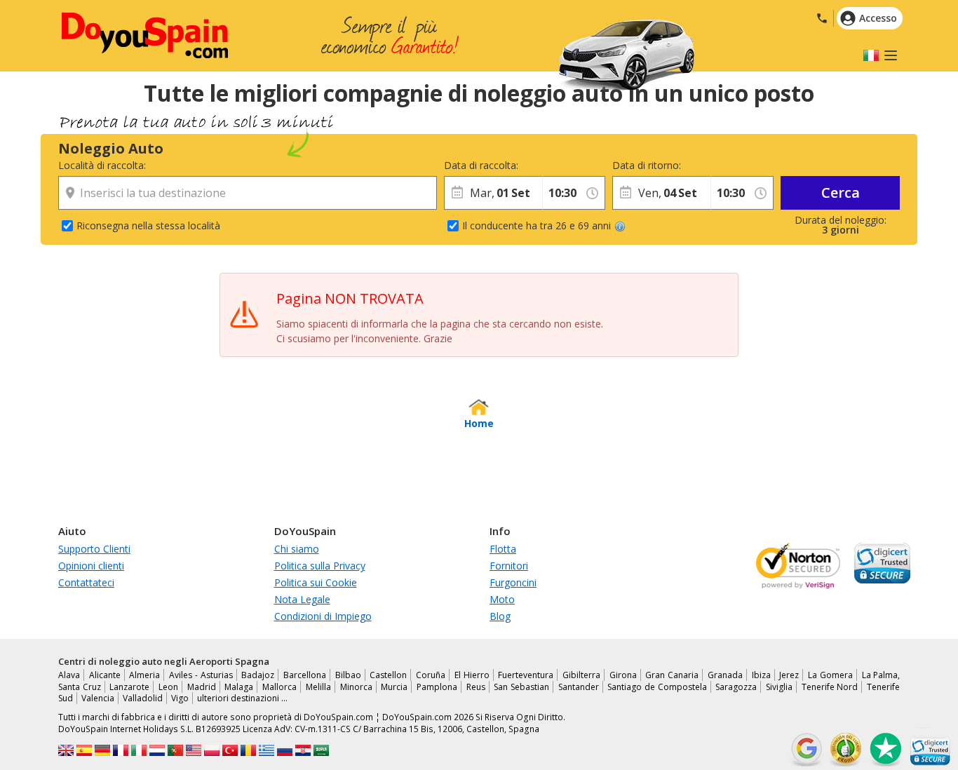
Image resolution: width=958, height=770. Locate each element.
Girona (623, 675)
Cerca (840, 192)
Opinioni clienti (91, 565)
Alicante (105, 675)
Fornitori (509, 565)
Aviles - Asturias (200, 675)
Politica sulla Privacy (319, 565)
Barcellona (304, 675)
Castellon (388, 675)
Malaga (238, 687)
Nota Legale (302, 599)
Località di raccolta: (102, 165)
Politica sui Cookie (315, 582)
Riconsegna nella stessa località (148, 225)
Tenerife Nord (830, 687)
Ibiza (761, 675)
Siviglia (779, 687)
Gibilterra (581, 675)
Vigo (180, 698)
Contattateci (86, 582)
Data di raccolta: (481, 165)
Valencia (97, 698)
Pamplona (437, 687)
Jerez (789, 675)
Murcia (394, 687)
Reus (475, 687)
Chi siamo (296, 548)
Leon (168, 687)
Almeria (144, 675)
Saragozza (736, 687)
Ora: (551, 165)
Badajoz (257, 675)
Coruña (430, 675)
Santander (578, 687)
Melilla (318, 687)
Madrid (201, 687)
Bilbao (348, 675)
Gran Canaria (672, 675)
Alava (69, 675)
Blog (500, 616)
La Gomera (830, 675)
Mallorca (279, 687)
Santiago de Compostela (656, 687)
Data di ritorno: (646, 165)
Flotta (503, 548)
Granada (725, 675)
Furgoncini (513, 582)
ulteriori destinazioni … (242, 698)
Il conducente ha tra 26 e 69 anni (536, 225)
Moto (502, 599)
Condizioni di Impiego (323, 616)
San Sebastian (521, 687)
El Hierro (472, 675)
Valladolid (143, 698)
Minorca (356, 687)
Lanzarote (129, 687)
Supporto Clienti (94, 548)
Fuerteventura (525, 675)
